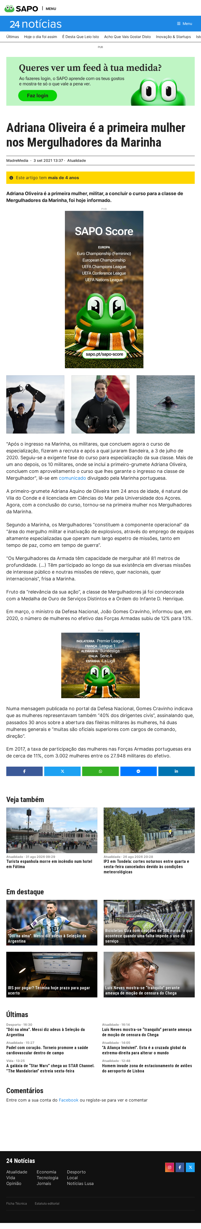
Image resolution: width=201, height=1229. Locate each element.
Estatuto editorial (47, 1203)
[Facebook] (180, 1167)
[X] (190, 1167)
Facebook (69, 1100)
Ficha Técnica (16, 1203)
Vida (9, 1061)
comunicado (72, 478)
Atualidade (76, 160)
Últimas (17, 1014)
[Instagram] (169, 1167)
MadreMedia (17, 160)
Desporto (13, 1025)
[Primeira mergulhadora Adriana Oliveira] (35, 404)
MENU (51, 8)
